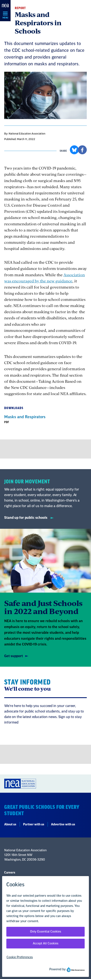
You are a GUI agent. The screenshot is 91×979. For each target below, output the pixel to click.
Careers (9, 872)
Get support (13, 656)
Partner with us (33, 824)
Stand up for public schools (26, 517)
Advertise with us (63, 824)
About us (10, 824)
